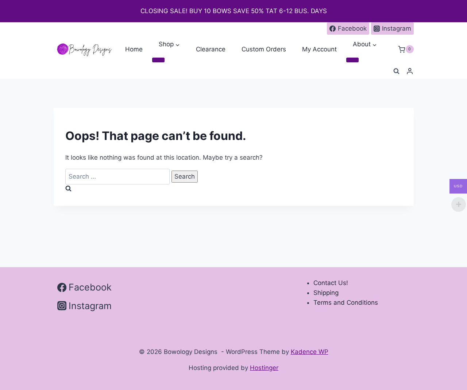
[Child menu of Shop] (158, 60)
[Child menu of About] (352, 60)
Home (134, 49)
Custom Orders (264, 49)
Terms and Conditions (345, 302)
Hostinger (264, 367)
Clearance (210, 49)
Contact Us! (330, 282)
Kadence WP (309, 351)
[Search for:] (118, 176)
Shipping (326, 292)
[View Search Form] (396, 71)
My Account (319, 49)
